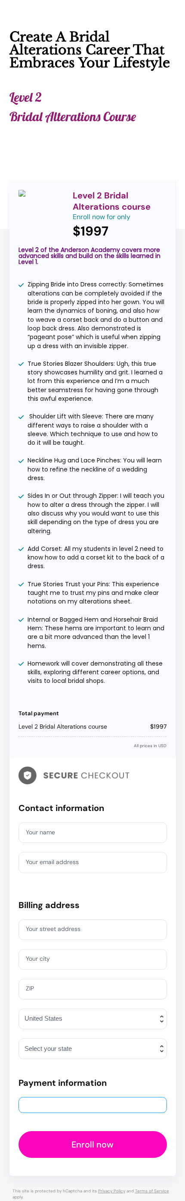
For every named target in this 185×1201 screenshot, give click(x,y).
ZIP (30, 988)
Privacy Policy (111, 1191)
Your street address (53, 929)
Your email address (52, 862)
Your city (38, 958)
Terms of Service (152, 1191)
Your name (40, 832)
